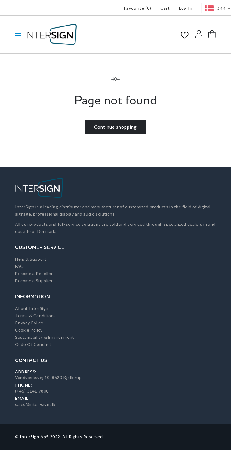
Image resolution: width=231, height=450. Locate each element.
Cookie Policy (29, 329)
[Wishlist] (184, 34)
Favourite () (137, 8)
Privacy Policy (29, 322)
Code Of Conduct (33, 344)
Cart (165, 8)
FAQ (19, 266)
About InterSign (31, 308)
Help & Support (30, 259)
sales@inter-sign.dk (35, 404)
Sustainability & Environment (44, 337)
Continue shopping (115, 127)
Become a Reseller (34, 273)
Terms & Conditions (35, 315)
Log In (185, 8)
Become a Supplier (34, 280)
